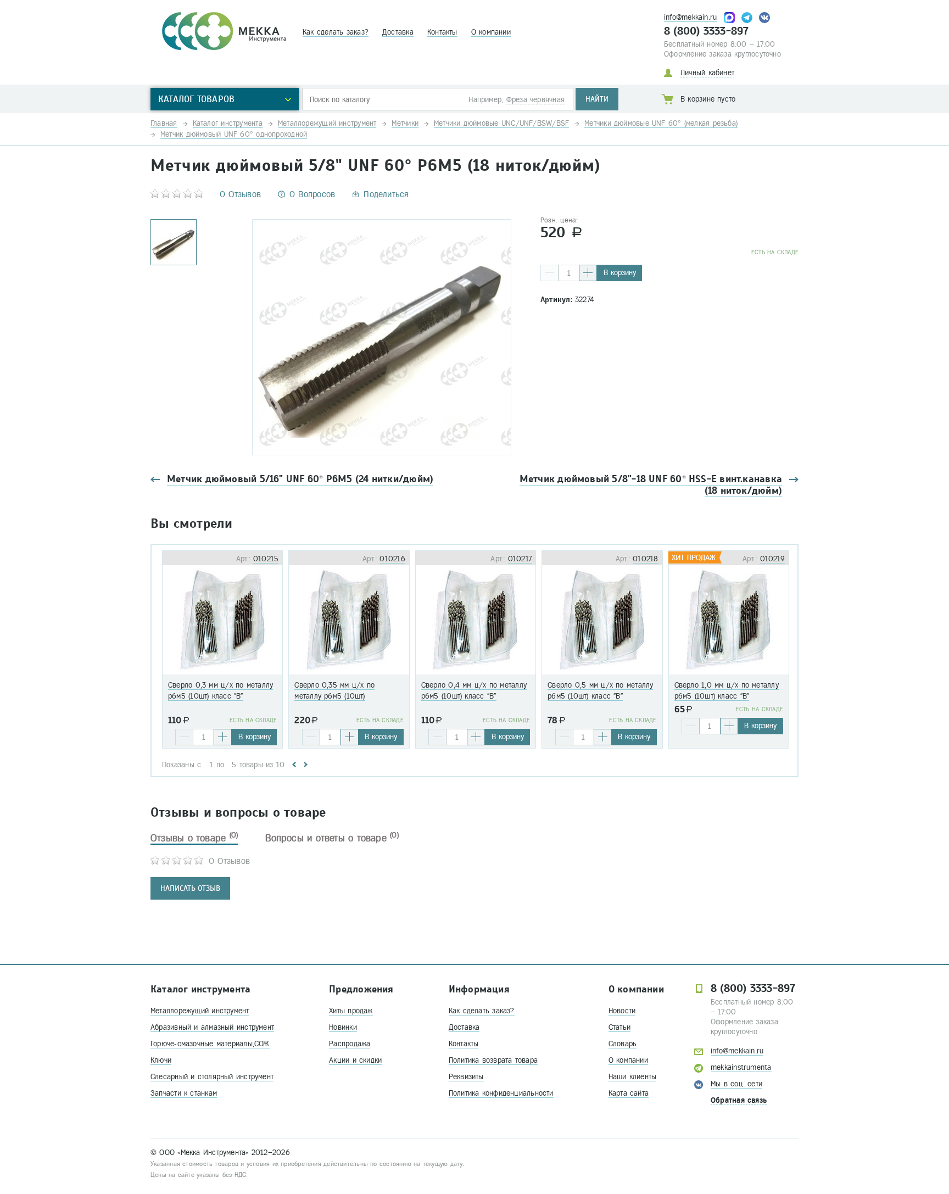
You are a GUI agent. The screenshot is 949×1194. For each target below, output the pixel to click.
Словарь (623, 1044)
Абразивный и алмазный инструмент (212, 1027)
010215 (265, 559)
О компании (491, 32)
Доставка (398, 32)
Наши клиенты (633, 1077)
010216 (392, 559)
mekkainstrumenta (741, 1067)
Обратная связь (739, 1100)
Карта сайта (629, 1093)
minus (549, 273)
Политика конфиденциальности (501, 1093)
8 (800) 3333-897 (706, 31)
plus (588, 273)
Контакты (442, 32)
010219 (772, 559)
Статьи (619, 1027)
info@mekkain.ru (690, 17)
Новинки (343, 1027)
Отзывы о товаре (194, 838)
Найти (597, 99)
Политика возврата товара (493, 1060)
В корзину (620, 273)
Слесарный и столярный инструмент (211, 1077)
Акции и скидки (355, 1060)
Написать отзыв (190, 888)
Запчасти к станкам (183, 1093)
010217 (520, 559)
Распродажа (349, 1044)
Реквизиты (466, 1077)
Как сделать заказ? (336, 32)
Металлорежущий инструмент (199, 1011)
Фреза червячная (535, 100)
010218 (645, 559)
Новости (622, 1011)
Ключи (160, 1060)
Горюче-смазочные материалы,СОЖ (210, 1044)
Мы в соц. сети (736, 1084)
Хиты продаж (350, 1011)
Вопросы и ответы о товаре (332, 838)
